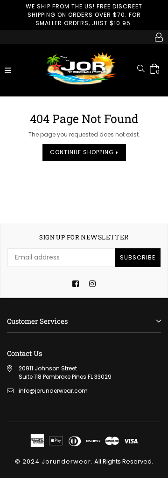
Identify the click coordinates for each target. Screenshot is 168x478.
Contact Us (24, 353)
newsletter (83, 237)
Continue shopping (83, 152)
